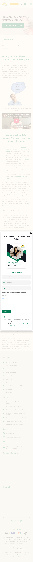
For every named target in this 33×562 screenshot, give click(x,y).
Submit (6, 311)
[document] (16, 281)
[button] (30, 233)
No (5, 298)
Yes (5, 295)
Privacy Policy (14, 326)
